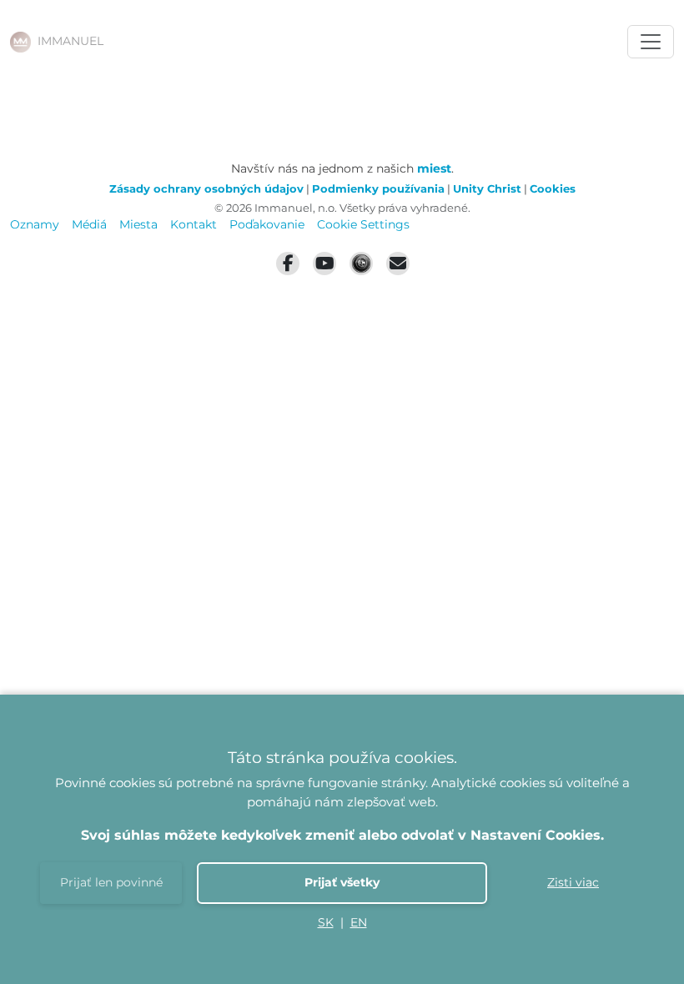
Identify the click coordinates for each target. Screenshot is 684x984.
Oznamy (34, 224)
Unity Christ (487, 189)
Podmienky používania (378, 189)
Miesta (138, 224)
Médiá (89, 224)
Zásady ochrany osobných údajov (206, 189)
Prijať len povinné (111, 882)
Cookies (553, 189)
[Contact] (398, 263)
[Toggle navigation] (650, 41)
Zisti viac (573, 882)
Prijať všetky (342, 882)
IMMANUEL (70, 40)
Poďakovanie (266, 224)
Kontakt (193, 224)
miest (434, 168)
